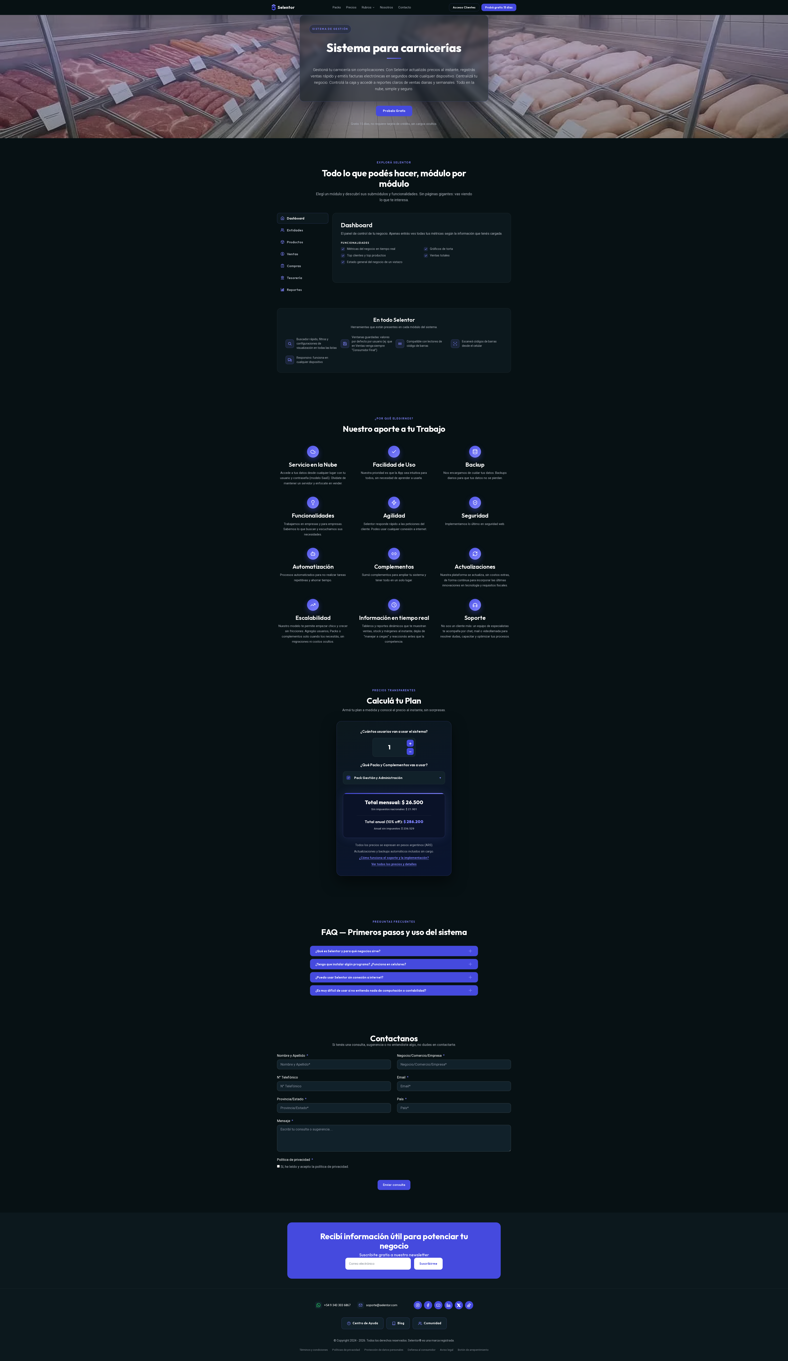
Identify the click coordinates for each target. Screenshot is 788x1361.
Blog (400, 1323)
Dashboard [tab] (295, 218)
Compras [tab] (294, 266)
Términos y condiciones (313, 1349)
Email (401, 1077)
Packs (337, 7)
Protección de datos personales (383, 1349)
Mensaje (284, 1121)
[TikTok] (469, 1305)
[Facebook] (428, 1305)
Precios (351, 7)
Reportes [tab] (294, 290)
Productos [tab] (295, 242)
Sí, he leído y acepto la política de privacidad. (315, 1167)
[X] (459, 1305)
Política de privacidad (294, 1160)
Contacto (404, 7)
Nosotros (386, 7)
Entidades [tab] (295, 230)
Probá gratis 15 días (499, 7)
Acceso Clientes (464, 7)
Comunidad (432, 1323)
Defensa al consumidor (421, 1349)
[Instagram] (418, 1305)
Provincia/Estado (290, 1099)
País (400, 1099)
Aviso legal (446, 1349)
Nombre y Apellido (291, 1055)
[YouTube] (438, 1305)
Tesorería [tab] (294, 278)
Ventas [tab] (292, 254)
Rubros (366, 7)
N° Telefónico (287, 1077)
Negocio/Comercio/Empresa (419, 1055)
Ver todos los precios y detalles (394, 864)
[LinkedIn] (448, 1305)
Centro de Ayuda (365, 1323)
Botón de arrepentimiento (473, 1349)
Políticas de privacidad (346, 1349)
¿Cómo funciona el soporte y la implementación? (394, 858)
